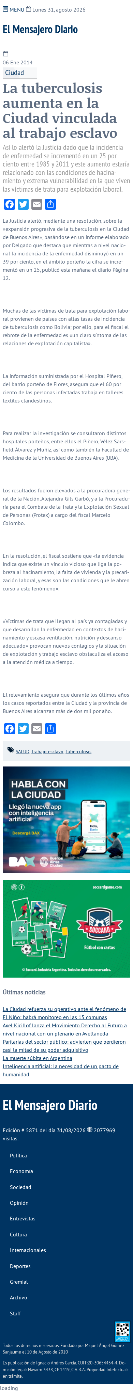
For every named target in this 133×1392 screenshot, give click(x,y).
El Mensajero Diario (40, 29)
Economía (21, 1171)
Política (18, 1155)
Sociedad (20, 1187)
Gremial (19, 1281)
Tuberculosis (78, 751)
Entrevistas (22, 1218)
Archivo (18, 1297)
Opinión (19, 1202)
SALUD (22, 751)
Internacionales (28, 1250)
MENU (16, 9)
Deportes (20, 1266)
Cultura (18, 1234)
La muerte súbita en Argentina (37, 1058)
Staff (15, 1313)
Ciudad (14, 72)
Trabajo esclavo (47, 751)
